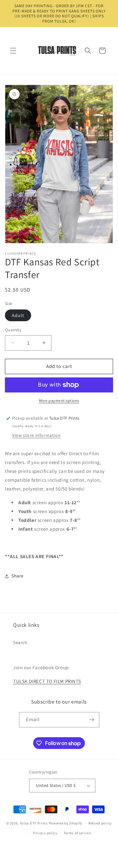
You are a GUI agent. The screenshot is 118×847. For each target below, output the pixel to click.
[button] (13, 50)
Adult (18, 315)
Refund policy (100, 823)
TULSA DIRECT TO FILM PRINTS (47, 681)
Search (20, 642)
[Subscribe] (92, 719)
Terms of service (77, 833)
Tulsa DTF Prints (34, 823)
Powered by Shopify (66, 823)
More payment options (59, 400)
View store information (36, 435)
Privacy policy (45, 833)
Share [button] (17, 576)
